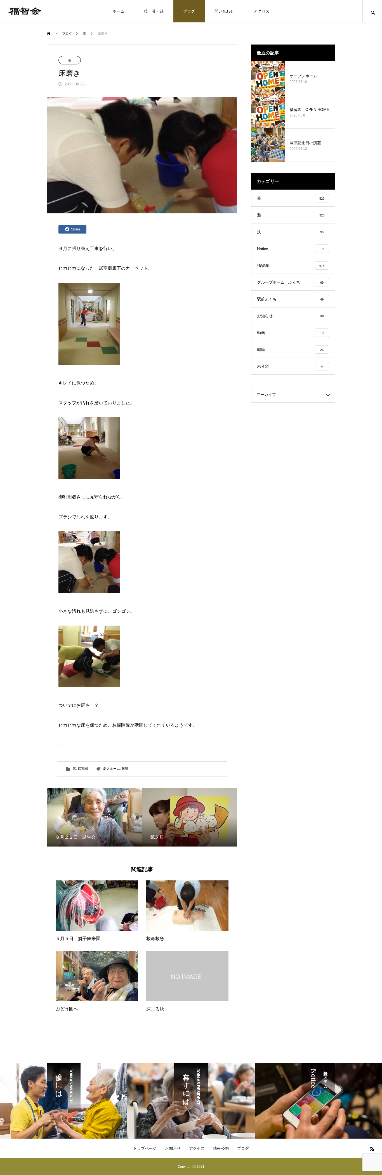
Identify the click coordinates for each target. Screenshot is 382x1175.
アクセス (261, 11)
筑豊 (125, 769)
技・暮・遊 (154, 11)
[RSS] (372, 1149)
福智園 (83, 769)
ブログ (189, 11)
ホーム (118, 11)
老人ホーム (111, 769)
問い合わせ (224, 11)
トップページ (145, 1148)
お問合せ (173, 1148)
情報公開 (221, 1148)
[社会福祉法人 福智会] (24, 11)
